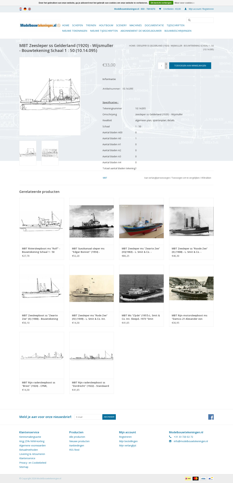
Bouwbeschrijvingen (177, 30)
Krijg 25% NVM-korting (31, 441)
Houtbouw (106, 25)
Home (65, 25)
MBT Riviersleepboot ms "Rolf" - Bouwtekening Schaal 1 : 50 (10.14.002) (41, 250)
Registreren (125, 436)
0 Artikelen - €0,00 (172, 8)
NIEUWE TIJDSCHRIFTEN (104, 30)
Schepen (77, 25)
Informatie (109, 79)
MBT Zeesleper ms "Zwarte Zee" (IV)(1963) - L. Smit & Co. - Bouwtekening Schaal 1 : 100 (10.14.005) (141, 250)
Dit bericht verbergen (161, 3)
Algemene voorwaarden (32, 445)
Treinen (91, 25)
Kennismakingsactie (30, 436)
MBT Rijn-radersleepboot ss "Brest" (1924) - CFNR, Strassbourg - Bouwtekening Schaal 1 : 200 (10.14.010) (39, 384)
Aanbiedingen (76, 445)
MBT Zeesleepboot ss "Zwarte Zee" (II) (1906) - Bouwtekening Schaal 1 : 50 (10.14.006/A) (40, 317)
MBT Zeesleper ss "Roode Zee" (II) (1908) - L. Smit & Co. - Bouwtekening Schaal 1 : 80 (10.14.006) (190, 250)
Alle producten (77, 436)
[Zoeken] (188, 20)
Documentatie (154, 25)
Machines (135, 25)
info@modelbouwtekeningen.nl (191, 441)
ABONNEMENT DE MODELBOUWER (141, 30)
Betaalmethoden (28, 449)
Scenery (121, 25)
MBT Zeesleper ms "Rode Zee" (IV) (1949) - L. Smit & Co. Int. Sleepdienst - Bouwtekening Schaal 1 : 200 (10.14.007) (89, 317)
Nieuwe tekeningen (74, 30)
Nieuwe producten (79, 441)
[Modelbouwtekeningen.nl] (40, 25)
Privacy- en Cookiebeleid (32, 462)
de (25, 9)
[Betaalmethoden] (187, 478)
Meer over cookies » (184, 3)
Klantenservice (27, 458)
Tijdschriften (175, 25)
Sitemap (23, 467)
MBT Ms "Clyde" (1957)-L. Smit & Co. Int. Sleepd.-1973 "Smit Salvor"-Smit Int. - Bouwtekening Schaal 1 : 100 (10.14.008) (141, 317)
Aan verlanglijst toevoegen (157, 177)
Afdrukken (206, 177)
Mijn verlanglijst (127, 445)
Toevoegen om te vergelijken (186, 177)
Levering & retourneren (32, 454)
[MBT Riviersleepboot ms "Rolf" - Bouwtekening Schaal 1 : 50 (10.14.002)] (41, 221)
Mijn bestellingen (128, 441)
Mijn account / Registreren (201, 8)
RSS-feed (74, 449)
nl (20, 9)
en (29, 9)
